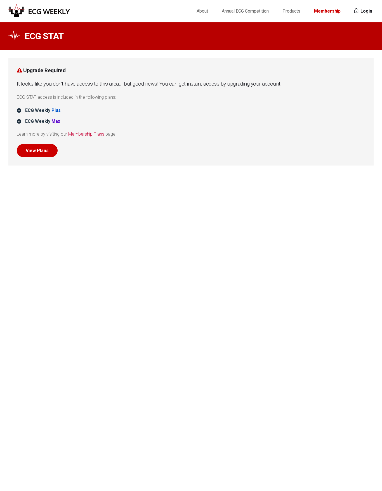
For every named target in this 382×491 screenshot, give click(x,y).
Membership (327, 11)
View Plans (37, 150)
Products (291, 11)
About (202, 11)
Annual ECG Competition (245, 11)
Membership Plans (86, 134)
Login (365, 11)
